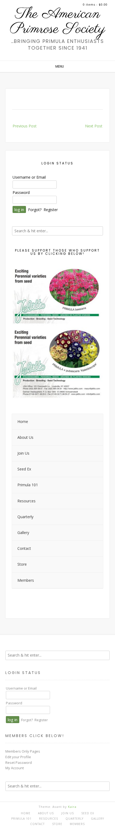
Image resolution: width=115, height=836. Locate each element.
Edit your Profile (18, 756)
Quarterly (74, 818)
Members (77, 824)
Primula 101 (21, 818)
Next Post (93, 125)
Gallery (97, 818)
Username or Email (29, 177)
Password (21, 192)
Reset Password (18, 762)
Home (25, 813)
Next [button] (96, 331)
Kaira (72, 807)
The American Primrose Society (57, 22)
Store (57, 824)
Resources (48, 818)
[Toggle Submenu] (93, 437)
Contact (37, 824)
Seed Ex (87, 813)
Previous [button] (19, 331)
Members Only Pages (22, 751)
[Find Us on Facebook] (55, 830)
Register (51, 209)
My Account (14, 767)
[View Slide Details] (57, 332)
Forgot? (34, 209)
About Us (46, 813)
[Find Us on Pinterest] (61, 830)
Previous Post (25, 125)
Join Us (67, 813)
